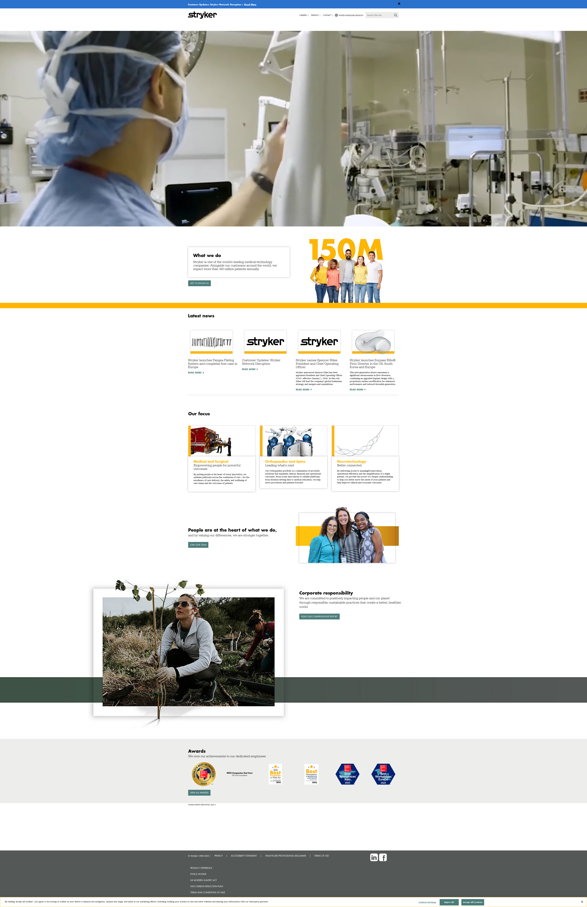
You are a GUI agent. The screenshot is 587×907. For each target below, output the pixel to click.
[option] (293, 129)
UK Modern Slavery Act (203, 880)
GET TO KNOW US (199, 283)
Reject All (449, 902)
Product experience (201, 868)
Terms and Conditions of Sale (207, 892)
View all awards (199, 792)
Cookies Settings (427, 902)
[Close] (582, 901)
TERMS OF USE (321, 855)
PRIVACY (218, 855)
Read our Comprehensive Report (319, 616)
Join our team (198, 544)
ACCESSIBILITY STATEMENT (244, 855)
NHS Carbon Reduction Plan (206, 886)
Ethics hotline (198, 874)
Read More (195, 372)
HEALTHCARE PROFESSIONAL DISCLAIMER (285, 855)
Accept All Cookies (472, 902)
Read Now (250, 4)
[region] (293, 902)
